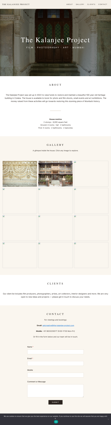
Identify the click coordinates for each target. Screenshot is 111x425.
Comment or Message (36, 382)
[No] (108, 419)
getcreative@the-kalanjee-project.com (58, 325)
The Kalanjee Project (16, 4)
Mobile (30, 370)
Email (30, 358)
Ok (56, 422)
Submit (55, 402)
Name (30, 347)
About (69, 4)
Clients (91, 4)
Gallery (80, 4)
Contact (102, 4)
